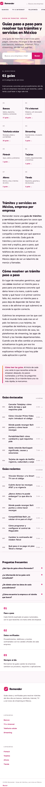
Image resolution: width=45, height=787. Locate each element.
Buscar (37, 56)
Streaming (8, 733)
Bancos (5, 9)
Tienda (6, 764)
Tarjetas (7, 756)
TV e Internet (18, 9)
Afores (6, 760)
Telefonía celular (10, 728)
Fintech (7, 752)
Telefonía (33, 9)
